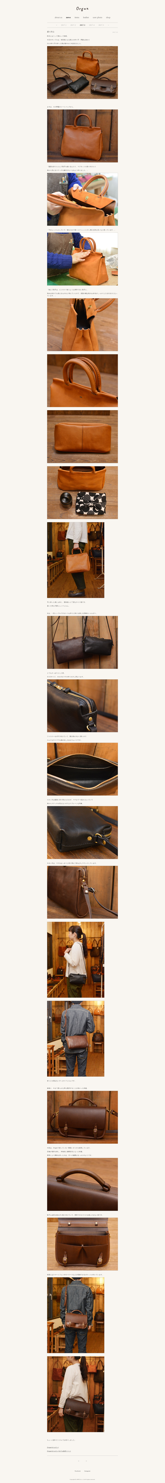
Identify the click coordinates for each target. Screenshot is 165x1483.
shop (108, 17)
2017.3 (82, 25)
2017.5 (101, 25)
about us (58, 17)
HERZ (78, 1479)
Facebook (78, 1471)
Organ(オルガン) (53, 1447)
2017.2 (73, 25)
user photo (97, 17)
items (77, 17)
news (68, 17)
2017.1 (63, 25)
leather (86, 17)
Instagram (87, 1471)
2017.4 (92, 25)
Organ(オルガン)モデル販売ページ (59, 1451)
